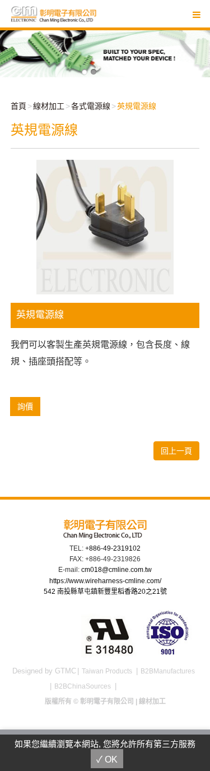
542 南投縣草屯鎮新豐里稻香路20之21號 (105, 591)
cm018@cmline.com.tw (116, 570)
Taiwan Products (107, 671)
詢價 (25, 406)
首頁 (18, 105)
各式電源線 (90, 105)
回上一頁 (176, 450)
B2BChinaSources (82, 686)
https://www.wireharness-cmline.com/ (105, 581)
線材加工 (48, 105)
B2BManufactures (168, 671)
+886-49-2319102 (113, 548)
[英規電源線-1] (105, 226)
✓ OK (107, 759)
